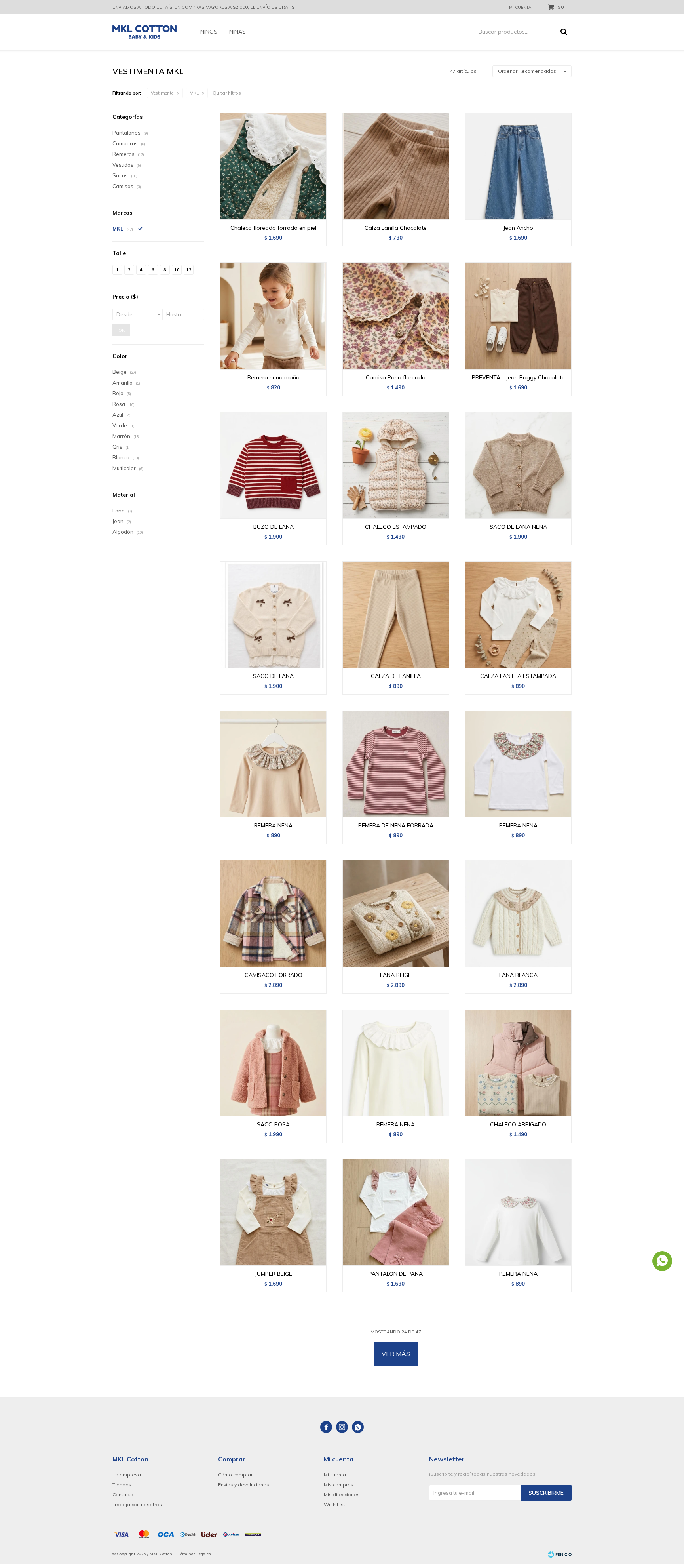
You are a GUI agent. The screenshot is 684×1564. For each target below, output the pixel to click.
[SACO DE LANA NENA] (518, 465)
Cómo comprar (235, 1475)
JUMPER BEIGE (273, 1273)
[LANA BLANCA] (518, 913)
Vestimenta (162, 93)
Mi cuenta (335, 1475)
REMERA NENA (273, 825)
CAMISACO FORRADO (273, 975)
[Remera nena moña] (273, 315)
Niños (208, 31)
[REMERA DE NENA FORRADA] (395, 764)
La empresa (126, 1475)
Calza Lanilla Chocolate (396, 227)
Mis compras (338, 1485)
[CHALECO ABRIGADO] (518, 1063)
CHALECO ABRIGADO (518, 1124)
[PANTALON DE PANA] (395, 1212)
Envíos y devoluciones (243, 1485)
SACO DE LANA (273, 676)
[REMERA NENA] (273, 764)
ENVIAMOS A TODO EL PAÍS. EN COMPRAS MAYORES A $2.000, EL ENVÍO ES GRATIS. (204, 7)
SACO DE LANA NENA (518, 526)
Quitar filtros (227, 93)
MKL (194, 93)
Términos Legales (194, 1553)
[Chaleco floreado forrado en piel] (273, 166)
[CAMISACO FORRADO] (273, 913)
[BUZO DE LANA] (273, 465)
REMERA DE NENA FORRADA (395, 825)
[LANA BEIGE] (395, 913)
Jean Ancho (518, 227)
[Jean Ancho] (518, 166)
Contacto (122, 1494)
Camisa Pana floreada (396, 377)
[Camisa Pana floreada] (395, 315)
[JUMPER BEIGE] (273, 1212)
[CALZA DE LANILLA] (395, 614)
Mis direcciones (342, 1494)
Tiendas (121, 1485)
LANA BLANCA (518, 975)
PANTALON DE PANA (396, 1273)
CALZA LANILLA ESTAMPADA (518, 676)
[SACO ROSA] (273, 1063)
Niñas (237, 31)
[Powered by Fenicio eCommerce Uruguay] (560, 1554)
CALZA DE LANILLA (396, 676)
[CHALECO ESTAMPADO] (395, 465)
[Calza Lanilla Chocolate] (395, 166)
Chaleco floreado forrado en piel (273, 227)
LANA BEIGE (395, 975)
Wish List (334, 1504)
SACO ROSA (273, 1124)
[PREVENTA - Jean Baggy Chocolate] (518, 315)
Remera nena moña (273, 377)
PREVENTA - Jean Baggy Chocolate (518, 377)
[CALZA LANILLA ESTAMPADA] (518, 614)
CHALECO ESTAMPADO (395, 526)
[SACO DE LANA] (273, 614)
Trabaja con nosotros (137, 1504)
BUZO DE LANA (273, 526)
